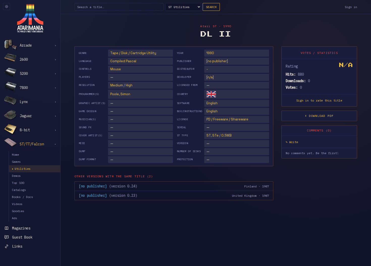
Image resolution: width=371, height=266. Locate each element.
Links (17, 246)
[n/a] (210, 77)
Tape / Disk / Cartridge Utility (133, 53)
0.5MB (226, 135)
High (129, 85)
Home (15, 154)
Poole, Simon (120, 94)
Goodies (18, 211)
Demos (16, 176)
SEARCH (211, 7)
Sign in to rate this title (319, 100)
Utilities (21, 169)
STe (215, 135)
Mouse (115, 69)
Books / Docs (22, 197)
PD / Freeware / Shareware (227, 119)
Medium (116, 85)
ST (208, 135)
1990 (210, 53)
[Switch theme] (6, 6)
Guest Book (22, 237)
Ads (14, 218)
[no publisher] (217, 61)
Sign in (351, 7)
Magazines (21, 228)
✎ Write (292, 142)
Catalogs (19, 190)
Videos (17, 204)
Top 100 (18, 183)
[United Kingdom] (211, 94)
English (212, 103)
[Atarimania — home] (30, 18)
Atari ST (208, 26)
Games (16, 161)
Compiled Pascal (123, 61)
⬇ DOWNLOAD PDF (319, 116)
